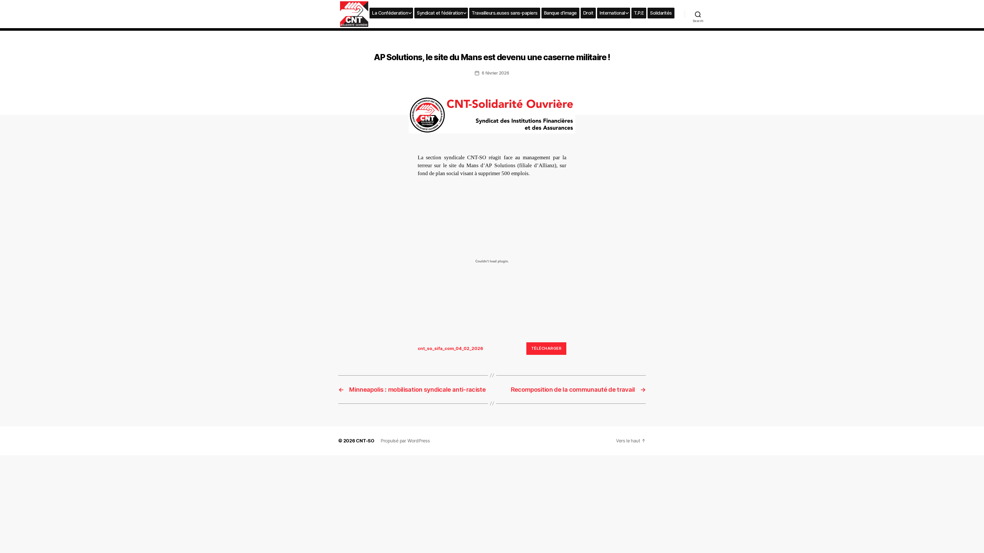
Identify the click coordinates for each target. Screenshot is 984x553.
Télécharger (546, 348)
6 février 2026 (495, 73)
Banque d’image (560, 13)
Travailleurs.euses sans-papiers (505, 13)
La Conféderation (390, 13)
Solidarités (661, 13)
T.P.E (639, 13)
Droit (588, 13)
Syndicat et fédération (440, 13)
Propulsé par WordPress (405, 440)
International (612, 13)
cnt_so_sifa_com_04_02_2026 (450, 348)
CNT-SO (365, 440)
